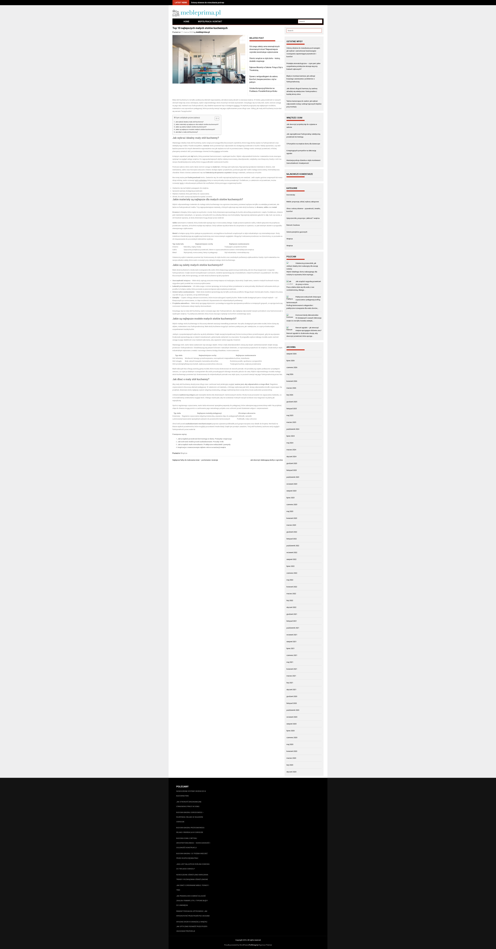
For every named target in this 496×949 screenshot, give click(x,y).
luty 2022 (289, 600)
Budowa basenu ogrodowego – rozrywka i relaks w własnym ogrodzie (190, 817)
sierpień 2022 (291, 559)
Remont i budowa (293, 225)
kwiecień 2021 (291, 669)
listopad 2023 (291, 470)
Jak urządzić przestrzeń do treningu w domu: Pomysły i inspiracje (205, 439)
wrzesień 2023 (291, 484)
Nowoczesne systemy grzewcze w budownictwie (191, 793)
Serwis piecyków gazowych (296, 232)
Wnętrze (183, 453)
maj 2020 (289, 744)
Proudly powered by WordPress (236, 945)
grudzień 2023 (291, 463)
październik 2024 (292, 429)
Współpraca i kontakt (210, 21)
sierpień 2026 (291, 354)
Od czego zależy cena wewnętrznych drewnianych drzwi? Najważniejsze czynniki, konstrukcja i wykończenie (264, 49)
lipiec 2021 (290, 648)
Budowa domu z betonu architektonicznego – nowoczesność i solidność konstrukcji (193, 843)
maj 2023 (289, 511)
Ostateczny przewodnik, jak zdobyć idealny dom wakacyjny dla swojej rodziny (302, 266)
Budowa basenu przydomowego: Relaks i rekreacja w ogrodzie (190, 830)
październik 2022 (292, 546)
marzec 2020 (291, 758)
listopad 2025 (291, 409)
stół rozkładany (201, 180)
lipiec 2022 (290, 566)
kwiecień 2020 (291, 751)
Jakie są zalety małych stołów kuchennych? (191, 127)
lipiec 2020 (290, 731)
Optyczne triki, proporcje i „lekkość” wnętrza (303, 218)
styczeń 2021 (291, 690)
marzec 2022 (291, 594)
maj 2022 (289, 580)
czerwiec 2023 (291, 504)
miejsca (217, 151)
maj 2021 (289, 662)
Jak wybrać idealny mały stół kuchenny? (189, 122)
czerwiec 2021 (291, 655)
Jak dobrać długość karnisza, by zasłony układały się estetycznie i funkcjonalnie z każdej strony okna (301, 91)
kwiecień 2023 (291, 518)
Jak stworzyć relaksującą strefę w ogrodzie (266, 460)
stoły (182, 183)
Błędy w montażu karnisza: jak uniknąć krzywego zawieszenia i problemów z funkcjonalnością (300, 79)
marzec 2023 (291, 525)
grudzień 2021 (291, 614)
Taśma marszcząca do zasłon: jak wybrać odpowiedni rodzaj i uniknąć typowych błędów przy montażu (303, 104)
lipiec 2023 (290, 498)
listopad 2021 (291, 621)
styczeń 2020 (291, 772)
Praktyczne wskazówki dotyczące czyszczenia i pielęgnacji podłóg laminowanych (303, 299)
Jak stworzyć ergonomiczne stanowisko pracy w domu (188, 804)
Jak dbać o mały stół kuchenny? (186, 132)
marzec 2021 (291, 676)
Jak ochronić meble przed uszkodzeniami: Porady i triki (201, 442)
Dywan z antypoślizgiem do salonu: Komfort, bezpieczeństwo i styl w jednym (263, 79)
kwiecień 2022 (291, 587)
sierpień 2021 (291, 642)
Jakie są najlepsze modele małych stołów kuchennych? (195, 129)
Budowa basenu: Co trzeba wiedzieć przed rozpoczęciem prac (192, 856)
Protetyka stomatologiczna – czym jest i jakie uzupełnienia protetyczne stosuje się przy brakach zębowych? (303, 66)
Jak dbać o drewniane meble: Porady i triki (192, 887)
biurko (266, 292)
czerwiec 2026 (291, 367)
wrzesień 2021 (291, 635)
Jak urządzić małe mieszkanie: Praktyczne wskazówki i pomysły (204, 444)
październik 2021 (292, 628)
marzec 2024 (291, 450)
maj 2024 (289, 443)
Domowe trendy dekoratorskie (307, 315)
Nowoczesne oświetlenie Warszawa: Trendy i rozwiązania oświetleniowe (192, 877)
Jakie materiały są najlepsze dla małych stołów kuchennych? (197, 124)
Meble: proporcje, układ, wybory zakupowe (302, 202)
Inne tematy (290, 195)
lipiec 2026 (290, 361)
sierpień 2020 (291, 724)
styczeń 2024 (291, 456)
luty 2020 (289, 765)
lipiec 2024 (290, 436)
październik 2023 (292, 477)
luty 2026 (289, 395)
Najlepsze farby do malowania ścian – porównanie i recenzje (195, 460)
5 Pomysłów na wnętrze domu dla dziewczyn (303, 144)
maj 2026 (289, 374)
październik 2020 (292, 710)
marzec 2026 (291, 388)
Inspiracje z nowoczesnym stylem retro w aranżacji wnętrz (202, 447)
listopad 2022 (291, 539)
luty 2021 (289, 683)
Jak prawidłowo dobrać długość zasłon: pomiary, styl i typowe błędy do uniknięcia (192, 900)
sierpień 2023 (291, 491)
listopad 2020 (291, 703)
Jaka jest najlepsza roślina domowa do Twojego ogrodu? (193, 866)
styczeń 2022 (291, 607)
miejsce (237, 106)
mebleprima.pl (203, 32)
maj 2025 (289, 415)
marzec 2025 (291, 422)
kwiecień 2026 (291, 381)
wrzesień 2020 (291, 717)
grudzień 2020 (291, 696)
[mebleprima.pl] (175, 21)
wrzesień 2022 (291, 552)
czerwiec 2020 (291, 737)
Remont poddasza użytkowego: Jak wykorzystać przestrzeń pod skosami (193, 913)
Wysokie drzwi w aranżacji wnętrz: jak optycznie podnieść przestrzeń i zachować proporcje (192, 926)
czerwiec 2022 (291, 573)
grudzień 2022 (291, 532)
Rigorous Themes (265, 945)
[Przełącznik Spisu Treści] (216, 118)
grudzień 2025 (291, 402)
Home (186, 21)
